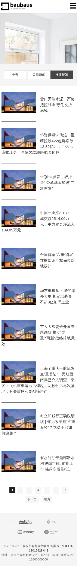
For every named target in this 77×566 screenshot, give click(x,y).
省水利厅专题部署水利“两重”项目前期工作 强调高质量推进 (57, 463)
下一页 (32, 499)
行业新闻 (61, 75)
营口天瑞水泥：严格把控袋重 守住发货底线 (57, 105)
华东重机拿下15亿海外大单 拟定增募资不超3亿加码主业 (57, 296)
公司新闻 (39, 75)
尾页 (47, 499)
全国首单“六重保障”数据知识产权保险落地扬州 (57, 260)
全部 (15, 75)
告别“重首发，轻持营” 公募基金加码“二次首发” (57, 183)
